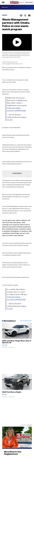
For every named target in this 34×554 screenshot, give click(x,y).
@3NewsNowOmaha (13, 108)
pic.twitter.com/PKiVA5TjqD (16, 110)
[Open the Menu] (3, 2)
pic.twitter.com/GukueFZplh (16, 299)
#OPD (20, 100)
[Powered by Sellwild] (29, 425)
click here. (15, 285)
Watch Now (29, 2)
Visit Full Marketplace (26, 320)
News (4, 15)
